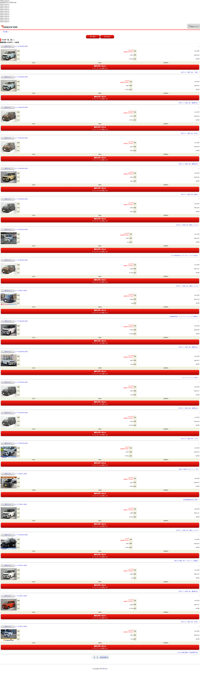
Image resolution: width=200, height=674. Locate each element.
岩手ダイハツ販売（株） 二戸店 (189, 438)
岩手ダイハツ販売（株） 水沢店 (189, 621)
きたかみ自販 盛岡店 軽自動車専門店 (188, 652)
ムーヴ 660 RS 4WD (21, 46)
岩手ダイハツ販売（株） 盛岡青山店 (188, 347)
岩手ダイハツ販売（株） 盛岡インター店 (187, 225)
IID (104, 668)
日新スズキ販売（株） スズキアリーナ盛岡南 (186, 560)
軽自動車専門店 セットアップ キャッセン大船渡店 (184, 316)
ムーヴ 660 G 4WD (21, 290)
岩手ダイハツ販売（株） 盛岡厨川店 (188, 102)
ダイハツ (8, 46)
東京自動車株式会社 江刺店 (190, 499)
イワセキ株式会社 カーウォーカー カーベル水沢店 (184, 255)
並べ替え (93, 36)
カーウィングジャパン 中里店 (190, 377)
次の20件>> (104, 657)
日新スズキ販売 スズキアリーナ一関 (188, 469)
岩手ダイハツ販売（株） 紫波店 (189, 194)
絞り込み (107, 36)
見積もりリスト (194, 26)
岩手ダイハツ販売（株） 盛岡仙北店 (188, 164)
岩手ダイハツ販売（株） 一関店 (189, 72)
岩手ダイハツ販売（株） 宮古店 (189, 133)
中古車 (5, 32)
